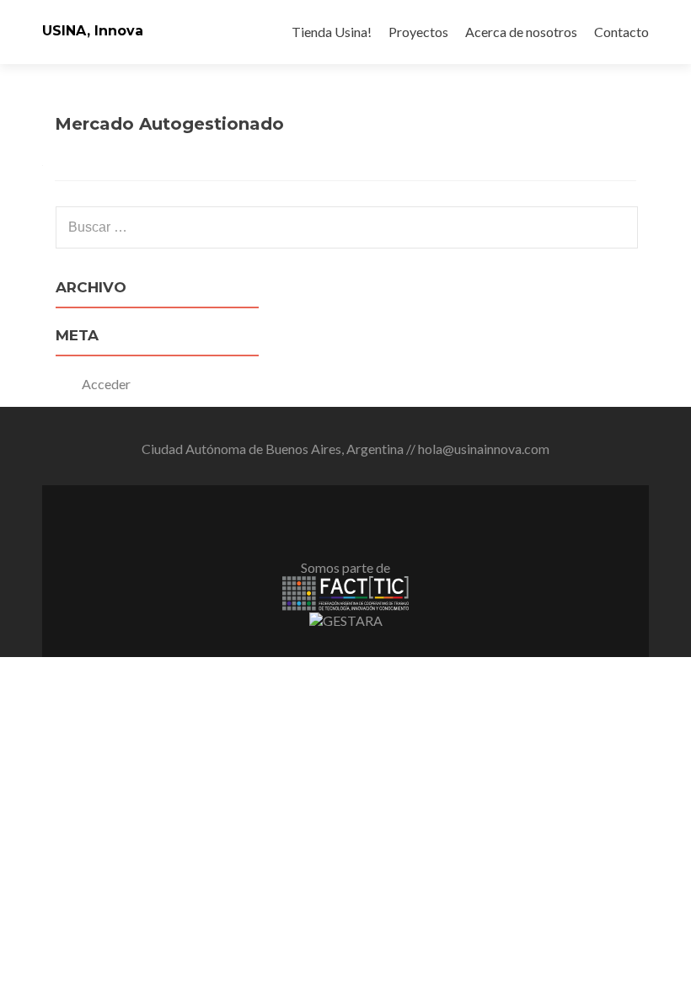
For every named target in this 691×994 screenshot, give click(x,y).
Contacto (621, 32)
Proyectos (418, 32)
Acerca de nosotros (521, 32)
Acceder (106, 384)
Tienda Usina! (332, 32)
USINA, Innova (92, 31)
